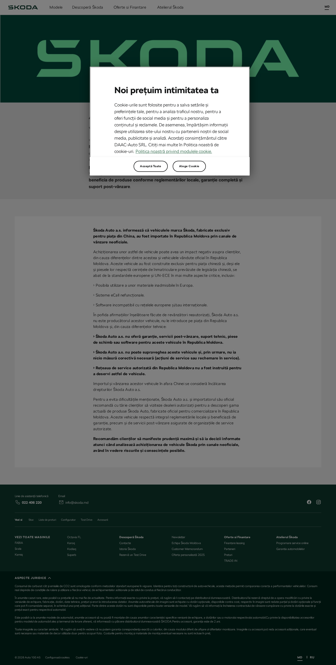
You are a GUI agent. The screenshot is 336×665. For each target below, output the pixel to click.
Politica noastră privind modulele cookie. (174, 151)
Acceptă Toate (150, 166)
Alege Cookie (189, 166)
